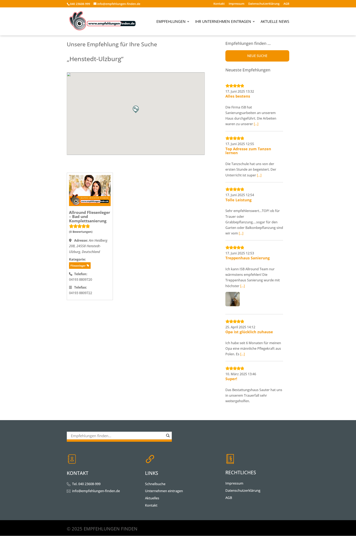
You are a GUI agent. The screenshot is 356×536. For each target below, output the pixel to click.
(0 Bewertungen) (81, 231)
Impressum (236, 4)
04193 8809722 (80, 293)
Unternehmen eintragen (164, 491)
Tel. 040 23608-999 (86, 484)
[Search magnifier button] (168, 435)
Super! (231, 378)
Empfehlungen (171, 22)
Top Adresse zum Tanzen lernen (248, 150)
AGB (286, 4)
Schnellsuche (155, 484)
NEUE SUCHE (257, 56)
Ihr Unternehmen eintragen (223, 22)
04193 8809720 (80, 279)
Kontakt (219, 4)
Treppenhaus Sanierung (247, 257)
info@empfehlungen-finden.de (96, 491)
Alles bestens (237, 96)
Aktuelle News (275, 22)
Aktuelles (152, 498)
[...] (256, 124)
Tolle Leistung (238, 199)
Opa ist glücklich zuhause (249, 331)
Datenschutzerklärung (264, 4)
